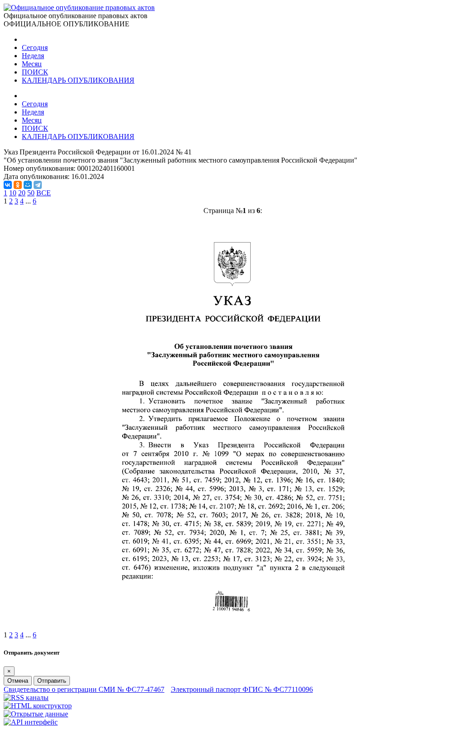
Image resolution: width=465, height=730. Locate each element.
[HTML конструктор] (38, 706)
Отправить (51, 680)
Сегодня (35, 47)
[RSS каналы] (26, 697)
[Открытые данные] (36, 714)
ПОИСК (35, 72)
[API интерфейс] (31, 722)
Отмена (17, 680)
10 (12, 193)
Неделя (33, 56)
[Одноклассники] (18, 185)
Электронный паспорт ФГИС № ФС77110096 (242, 689)
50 (31, 193)
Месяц (32, 64)
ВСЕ (43, 193)
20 (21, 193)
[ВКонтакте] (8, 185)
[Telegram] (38, 185)
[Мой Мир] (28, 185)
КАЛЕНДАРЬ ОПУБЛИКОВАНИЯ (78, 80)
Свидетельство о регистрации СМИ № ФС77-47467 (84, 689)
